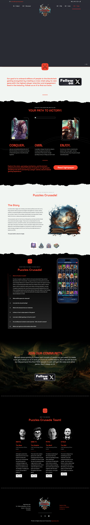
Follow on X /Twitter (64, 507)
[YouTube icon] (78, 1)
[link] (70, 81)
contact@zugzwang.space (16, 1)
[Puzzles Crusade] (45, 10)
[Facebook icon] (75, 1)
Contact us (62, 509)
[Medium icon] (71, 1)
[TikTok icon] (80, 1)
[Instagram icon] (77, 1)
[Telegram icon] (74, 1)
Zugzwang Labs (55, 521)
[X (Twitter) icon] (72, 1)
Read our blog (62, 505)
